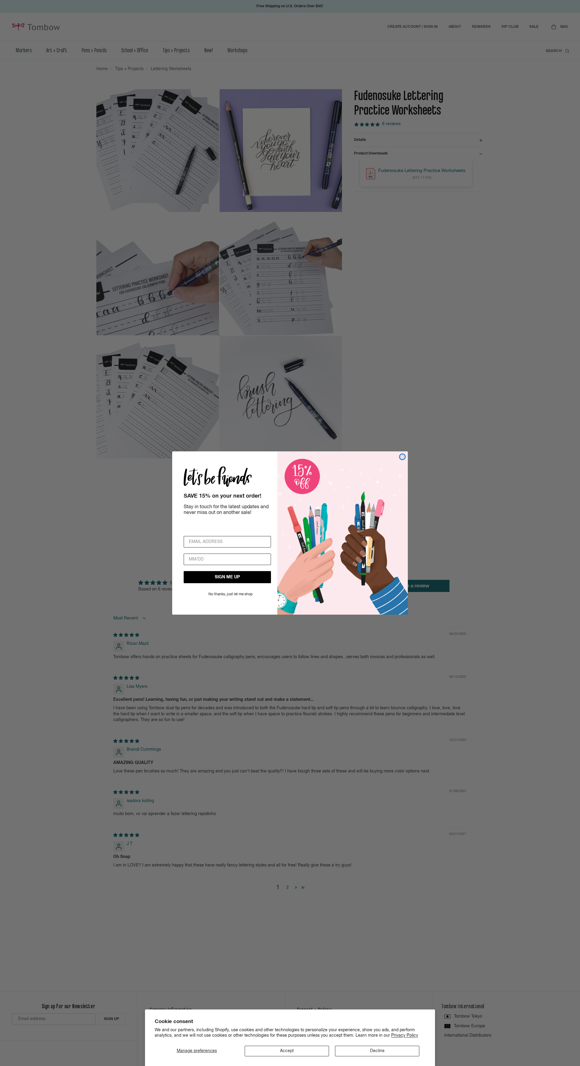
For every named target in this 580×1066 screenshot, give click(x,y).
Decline (377, 1051)
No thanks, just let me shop (230, 594)
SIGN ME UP (227, 577)
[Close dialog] (402, 457)
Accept (287, 1051)
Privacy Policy (404, 1035)
